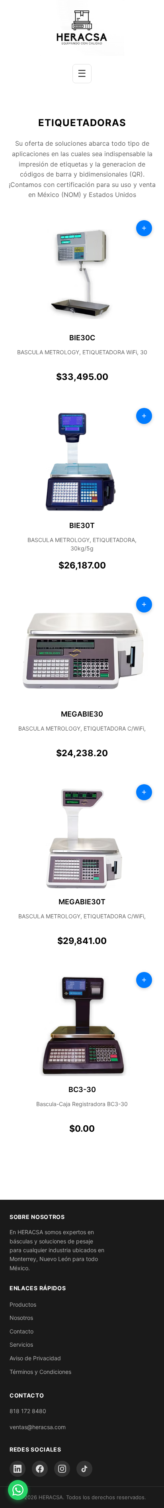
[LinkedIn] (17, 1469)
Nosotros (21, 1317)
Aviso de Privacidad (35, 1358)
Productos (23, 1304)
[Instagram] (62, 1469)
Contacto (21, 1331)
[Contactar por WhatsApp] (18, 1490)
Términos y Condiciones (40, 1371)
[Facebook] (40, 1469)
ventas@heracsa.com (38, 1427)
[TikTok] (84, 1469)
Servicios (21, 1344)
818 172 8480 (28, 1411)
